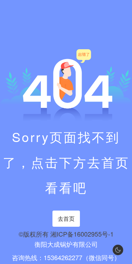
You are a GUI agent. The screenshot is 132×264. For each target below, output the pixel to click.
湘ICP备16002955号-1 (82, 233)
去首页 (66, 218)
